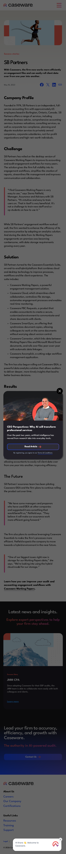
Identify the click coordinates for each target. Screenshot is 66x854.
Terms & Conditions (45, 453)
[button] (60, 391)
